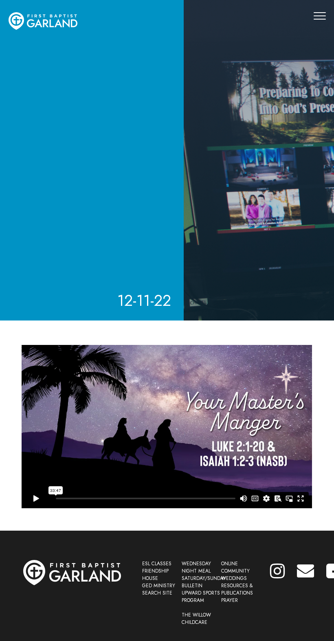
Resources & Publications (237, 589)
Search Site (157, 593)
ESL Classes (156, 563)
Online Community (235, 567)
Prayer (229, 600)
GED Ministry (158, 585)
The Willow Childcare (196, 618)
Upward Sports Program (201, 596)
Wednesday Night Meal (196, 567)
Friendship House (155, 574)
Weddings (234, 578)
